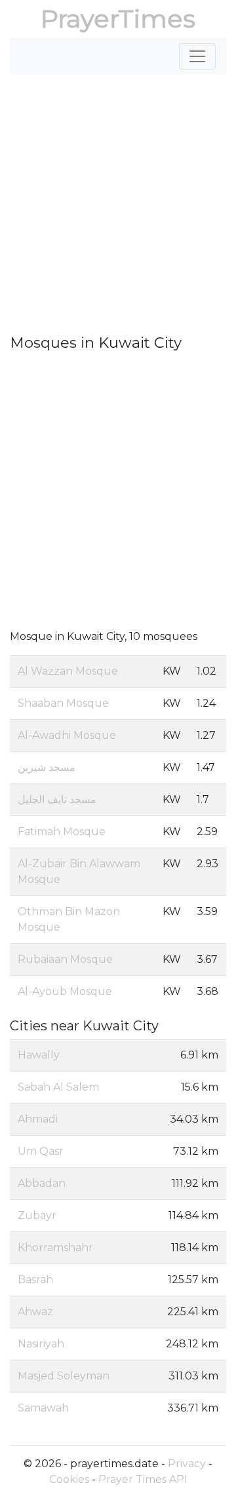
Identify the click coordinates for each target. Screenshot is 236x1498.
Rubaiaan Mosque (65, 959)
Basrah (35, 1279)
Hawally (39, 1055)
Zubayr (37, 1215)
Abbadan (42, 1183)
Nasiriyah (41, 1344)
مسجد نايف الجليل (57, 799)
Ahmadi (38, 1119)
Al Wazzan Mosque (68, 671)
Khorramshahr (55, 1247)
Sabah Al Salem (58, 1087)
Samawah (43, 1408)
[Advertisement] (118, 210)
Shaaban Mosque (63, 703)
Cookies (69, 1479)
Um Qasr (41, 1151)
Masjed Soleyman (63, 1376)
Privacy (187, 1463)
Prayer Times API (142, 1479)
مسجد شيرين (46, 767)
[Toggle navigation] (197, 56)
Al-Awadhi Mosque (67, 735)
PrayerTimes (118, 18)
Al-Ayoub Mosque (65, 991)
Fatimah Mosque (62, 831)
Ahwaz (35, 1311)
